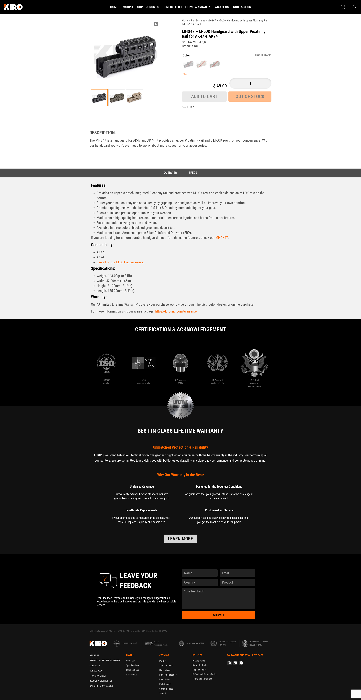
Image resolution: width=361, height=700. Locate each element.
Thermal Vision (166, 665)
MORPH (128, 7)
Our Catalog (96, 670)
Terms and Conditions (202, 678)
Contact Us (242, 7)
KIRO (194, 46)
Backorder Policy (200, 665)
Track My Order (98, 675)
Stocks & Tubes (166, 688)
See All (162, 693)
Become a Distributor (101, 681)
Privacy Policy (198, 660)
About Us (222, 7)
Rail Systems (198, 20)
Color (186, 55)
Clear (185, 74)
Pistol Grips (164, 679)
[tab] (170, 173)
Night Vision (164, 670)
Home (114, 7)
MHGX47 (221, 238)
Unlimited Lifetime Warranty (187, 7)
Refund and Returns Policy (204, 674)
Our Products (148, 7)
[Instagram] (229, 663)
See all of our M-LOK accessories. (120, 262)
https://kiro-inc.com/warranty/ (176, 311)
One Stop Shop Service (101, 686)
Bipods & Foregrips (168, 674)
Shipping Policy (199, 669)
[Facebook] (241, 663)
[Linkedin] (235, 663)
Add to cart (204, 96)
